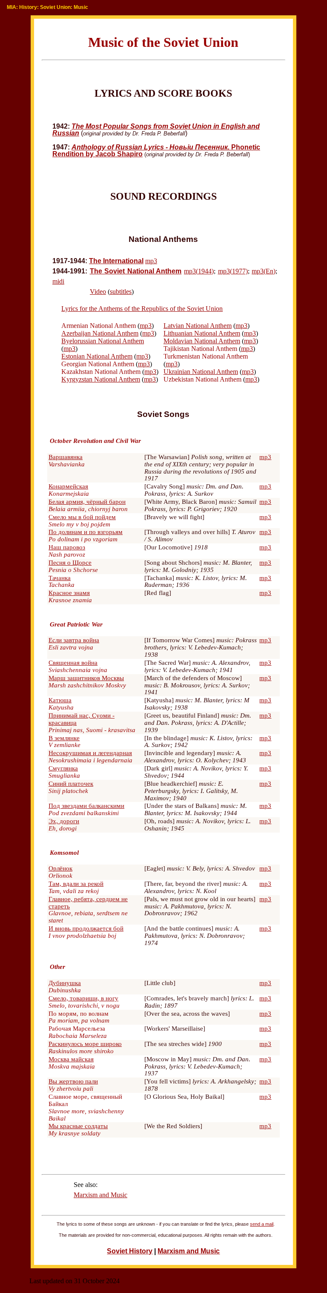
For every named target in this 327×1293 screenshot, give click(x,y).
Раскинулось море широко (85, 1043)
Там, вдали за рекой (76, 883)
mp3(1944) (199, 271)
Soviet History (129, 1251)
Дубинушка (65, 983)
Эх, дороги (64, 821)
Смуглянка (63, 768)
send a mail (261, 1224)
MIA (11, 7)
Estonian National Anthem (96, 356)
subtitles (121, 291)
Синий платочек (71, 783)
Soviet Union (55, 7)
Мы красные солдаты (78, 1126)
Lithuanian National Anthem (202, 333)
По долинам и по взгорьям (86, 532)
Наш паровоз (67, 547)
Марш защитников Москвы (86, 678)
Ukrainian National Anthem (201, 371)
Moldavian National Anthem (202, 341)
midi (58, 281)
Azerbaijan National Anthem (99, 333)
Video (98, 291)
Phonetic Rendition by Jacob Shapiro (156, 151)
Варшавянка (66, 457)
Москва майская (71, 1059)
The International (116, 260)
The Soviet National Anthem (136, 271)
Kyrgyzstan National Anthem (100, 379)
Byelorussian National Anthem (102, 341)
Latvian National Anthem (198, 325)
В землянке (64, 738)
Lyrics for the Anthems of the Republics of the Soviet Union (142, 308)
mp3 (151, 260)
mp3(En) (263, 271)
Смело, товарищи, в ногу (83, 998)
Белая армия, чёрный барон (87, 501)
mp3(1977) (233, 271)
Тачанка (60, 578)
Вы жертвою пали (73, 1081)
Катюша (60, 700)
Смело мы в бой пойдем (82, 517)
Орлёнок (60, 868)
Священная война (73, 662)
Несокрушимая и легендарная (90, 753)
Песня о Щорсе (70, 562)
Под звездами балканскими (86, 805)
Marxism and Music (100, 1194)
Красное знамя (69, 592)
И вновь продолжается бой (86, 928)
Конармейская (68, 486)
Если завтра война (74, 640)
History (28, 7)
